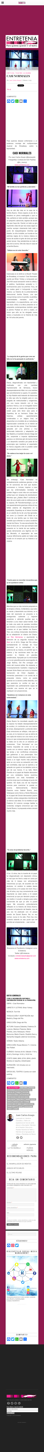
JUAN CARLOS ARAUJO (23, 1097)
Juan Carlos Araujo (15, 80)
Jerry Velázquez (11, 1097)
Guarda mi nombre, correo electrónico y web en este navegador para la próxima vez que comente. (21, 1220)
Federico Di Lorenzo (12, 1095)
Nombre (9, 1202)
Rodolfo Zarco (11, 1104)
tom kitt (9, 1109)
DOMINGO (18, 1092)
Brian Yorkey (23, 1087)
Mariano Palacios (30, 1099)
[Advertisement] (22, 20)
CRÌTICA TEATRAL (27, 1090)
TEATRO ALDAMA (23, 73)
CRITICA (19, 1090)
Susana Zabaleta (12, 1106)
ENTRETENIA (26, 1092)
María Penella (20, 1099)
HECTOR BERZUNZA (25, 1095)
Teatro (20, 1106)
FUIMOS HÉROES (30, 1149)
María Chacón (11, 1099)
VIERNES (16, 1109)
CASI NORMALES (11, 1090)
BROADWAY (31, 1087)
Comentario (10, 1188)
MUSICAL (9, 1102)
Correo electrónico (12, 1207)
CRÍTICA (11, 73)
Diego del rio (11, 1092)
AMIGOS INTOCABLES (15, 1168)
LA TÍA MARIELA (14, 1148)
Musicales (16, 1102)
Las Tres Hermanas (15, 637)
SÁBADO (19, 1104)
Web (8, 1212)
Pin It (9, 89)
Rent (8, 642)
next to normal (25, 1102)
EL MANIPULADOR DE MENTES (19, 1164)
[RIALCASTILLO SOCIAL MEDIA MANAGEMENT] (22, 1295)
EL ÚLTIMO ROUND (14, 1173)
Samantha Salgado (28, 1104)
